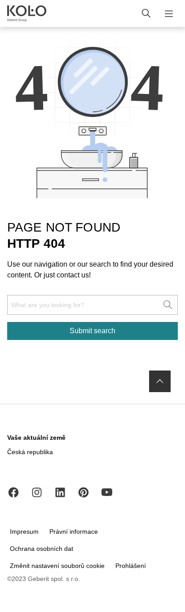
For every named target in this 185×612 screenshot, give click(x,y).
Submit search (92, 331)
